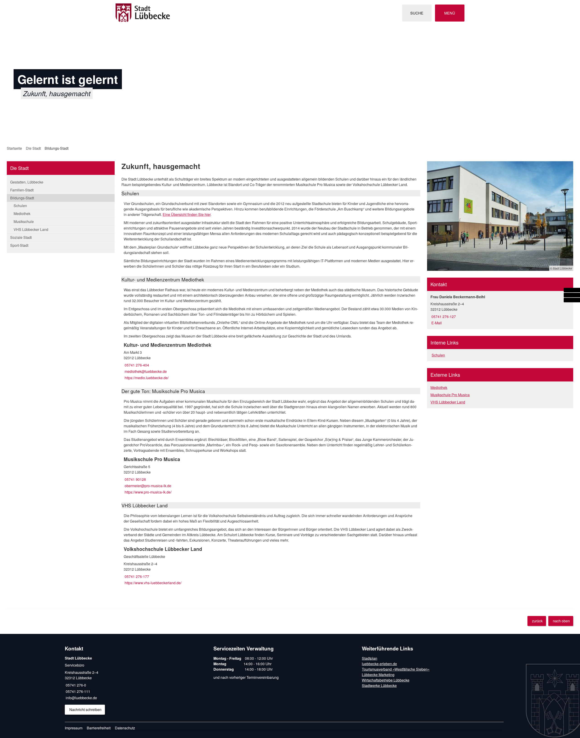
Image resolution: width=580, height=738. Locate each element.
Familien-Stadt (22, 190)
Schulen (20, 205)
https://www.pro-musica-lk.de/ (148, 492)
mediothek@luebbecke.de (145, 371)
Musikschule (24, 221)
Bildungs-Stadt (56, 148)
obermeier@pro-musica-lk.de (147, 485)
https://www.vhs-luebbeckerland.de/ (152, 582)
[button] (500, 216)
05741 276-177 (136, 576)
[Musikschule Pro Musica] (271, 475)
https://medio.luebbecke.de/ (146, 377)
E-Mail (436, 322)
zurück (537, 620)
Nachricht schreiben (85, 709)
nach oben (561, 620)
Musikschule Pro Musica (450, 394)
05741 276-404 (136, 365)
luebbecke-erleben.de (379, 663)
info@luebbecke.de (81, 697)
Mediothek (22, 213)
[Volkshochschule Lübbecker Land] (271, 566)
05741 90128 (135, 479)
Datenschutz (125, 728)
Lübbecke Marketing (378, 674)
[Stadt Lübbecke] (136, 685)
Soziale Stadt (21, 237)
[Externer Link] (572, 290)
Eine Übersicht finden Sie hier (186, 214)
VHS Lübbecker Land (31, 229)
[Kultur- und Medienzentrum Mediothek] (271, 361)
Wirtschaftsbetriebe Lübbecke (385, 680)
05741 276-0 (75, 685)
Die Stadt (33, 148)
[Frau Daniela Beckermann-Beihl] (500, 309)
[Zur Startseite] (201, 13)
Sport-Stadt (19, 245)
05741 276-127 (443, 316)
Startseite (14, 148)
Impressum (73, 728)
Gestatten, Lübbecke (26, 182)
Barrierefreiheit (99, 728)
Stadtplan (369, 658)
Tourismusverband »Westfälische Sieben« (396, 669)
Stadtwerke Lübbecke (379, 685)
